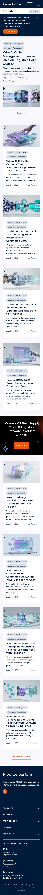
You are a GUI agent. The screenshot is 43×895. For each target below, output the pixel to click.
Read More (22, 113)
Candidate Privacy (31, 888)
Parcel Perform (9, 81)
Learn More (21, 445)
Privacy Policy (19, 888)
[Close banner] (38, 18)
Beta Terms (21, 891)
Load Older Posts (21, 756)
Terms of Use (10, 888)
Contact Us (29, 4)
